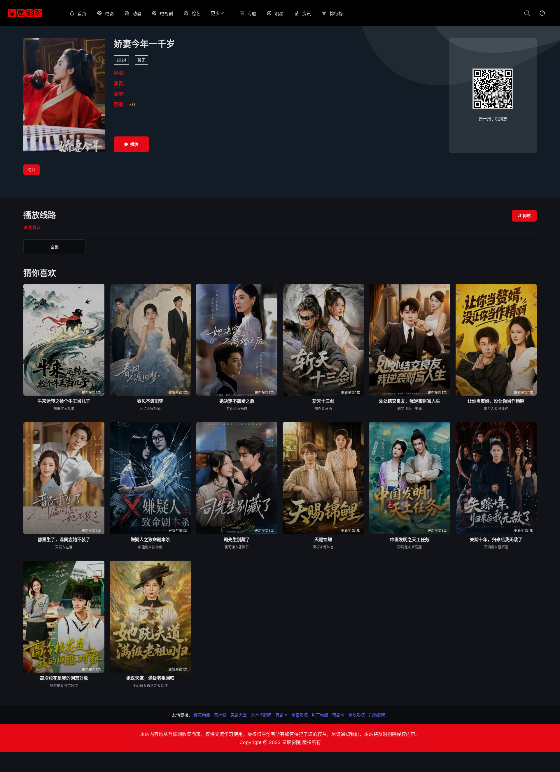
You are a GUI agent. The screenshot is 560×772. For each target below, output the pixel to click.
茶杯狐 (220, 714)
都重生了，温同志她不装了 (64, 539)
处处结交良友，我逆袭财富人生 (409, 401)
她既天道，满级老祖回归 (150, 678)
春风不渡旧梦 (150, 401)
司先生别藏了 (237, 539)
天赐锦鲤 (323, 539)
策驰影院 (377, 714)
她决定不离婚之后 (236, 401)
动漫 (136, 13)
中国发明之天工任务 (409, 539)
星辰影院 (357, 714)
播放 (134, 144)
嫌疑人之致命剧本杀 (150, 539)
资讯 (306, 13)
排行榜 (336, 13)
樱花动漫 (202, 714)
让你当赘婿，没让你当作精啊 (496, 401)
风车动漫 (320, 714)
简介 (31, 169)
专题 (251, 13)
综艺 (196, 13)
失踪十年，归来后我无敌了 (496, 539)
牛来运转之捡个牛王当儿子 (64, 401)
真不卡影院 (261, 714)
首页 (82, 13)
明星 (279, 13)
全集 (54, 246)
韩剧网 (338, 714)
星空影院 (299, 714)
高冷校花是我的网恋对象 (64, 678)
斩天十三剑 (323, 401)
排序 (527, 215)
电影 (109, 13)
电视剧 (166, 13)
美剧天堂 (238, 714)
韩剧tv (281, 714)
